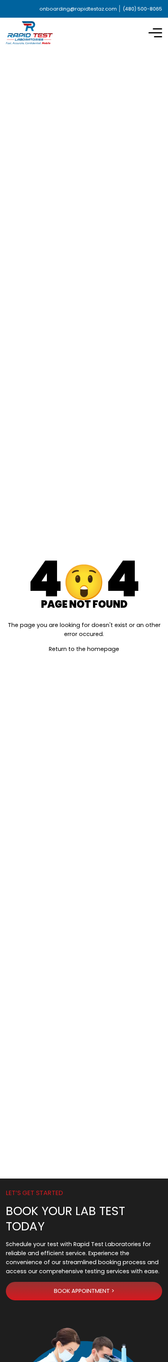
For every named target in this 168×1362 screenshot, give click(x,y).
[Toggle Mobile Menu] (155, 33)
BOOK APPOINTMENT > (84, 1291)
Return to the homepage (84, 649)
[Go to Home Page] (29, 33)
